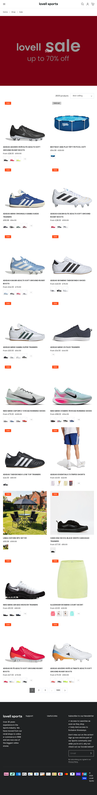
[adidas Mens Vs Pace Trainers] (72, 322)
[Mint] (72, 613)
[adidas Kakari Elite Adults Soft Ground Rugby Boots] (72, 188)
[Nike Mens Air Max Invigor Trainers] (25, 579)
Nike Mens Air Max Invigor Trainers (20, 605)
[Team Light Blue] (5, 292)
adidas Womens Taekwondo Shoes (67, 280)
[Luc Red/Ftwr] (12, 159)
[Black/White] (5, 159)
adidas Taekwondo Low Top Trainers (22, 474)
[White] (18, 356)
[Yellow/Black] (18, 159)
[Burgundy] (24, 225)
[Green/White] (18, 225)
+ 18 (78, 483)
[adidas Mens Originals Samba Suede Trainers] (25, 188)
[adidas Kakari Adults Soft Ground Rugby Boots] (25, 255)
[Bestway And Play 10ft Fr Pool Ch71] (72, 122)
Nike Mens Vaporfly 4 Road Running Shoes (24, 411)
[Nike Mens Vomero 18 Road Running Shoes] (72, 386)
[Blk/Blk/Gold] (5, 356)
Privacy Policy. (73, 762)
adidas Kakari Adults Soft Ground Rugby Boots (24, 282)
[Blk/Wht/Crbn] (12, 292)
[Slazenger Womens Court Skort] (72, 579)
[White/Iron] (5, 419)
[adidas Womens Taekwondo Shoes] (72, 255)
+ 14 (25, 613)
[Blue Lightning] (72, 419)
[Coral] (53, 613)
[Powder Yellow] (65, 483)
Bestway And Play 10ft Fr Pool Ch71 (68, 147)
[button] (4, 4)
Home (5, 12)
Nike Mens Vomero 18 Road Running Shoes (71, 411)
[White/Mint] (18, 419)
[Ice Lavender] (53, 483)
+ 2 (31, 680)
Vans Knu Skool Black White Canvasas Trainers (69, 539)
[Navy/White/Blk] (18, 613)
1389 (58, 690)
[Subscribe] (91, 753)
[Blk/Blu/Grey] (12, 613)
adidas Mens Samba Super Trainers (20, 347)
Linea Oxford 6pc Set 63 (15, 538)
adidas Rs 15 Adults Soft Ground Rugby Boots (23, 670)
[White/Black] (24, 292)
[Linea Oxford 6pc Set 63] (25, 513)
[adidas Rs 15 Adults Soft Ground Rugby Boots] (25, 643)
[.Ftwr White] (65, 289)
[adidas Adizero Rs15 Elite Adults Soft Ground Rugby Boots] (25, 122)
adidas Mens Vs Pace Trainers (65, 347)
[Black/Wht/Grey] (5, 613)
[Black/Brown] (53, 419)
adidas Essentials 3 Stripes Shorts (67, 474)
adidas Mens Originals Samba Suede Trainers (21, 215)
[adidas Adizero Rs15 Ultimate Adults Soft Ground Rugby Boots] (72, 643)
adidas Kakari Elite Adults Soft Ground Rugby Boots (70, 215)
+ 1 (31, 292)
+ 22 (79, 419)
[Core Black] (59, 289)
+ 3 (25, 159)
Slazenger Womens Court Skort (66, 605)
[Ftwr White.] (53, 289)
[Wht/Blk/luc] (65, 225)
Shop (13, 12)
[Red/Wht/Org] (5, 680)
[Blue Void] (12, 419)
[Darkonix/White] (72, 483)
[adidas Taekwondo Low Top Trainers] (25, 449)
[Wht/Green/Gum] (12, 356)
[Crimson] (24, 419)
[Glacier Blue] (59, 419)
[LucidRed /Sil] (18, 292)
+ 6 (53, 354)
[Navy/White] (5, 225)
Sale (21, 12)
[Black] (5, 547)
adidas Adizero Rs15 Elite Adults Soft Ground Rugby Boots (21, 148)
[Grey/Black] (12, 225)
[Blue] (53, 155)
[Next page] (64, 690)
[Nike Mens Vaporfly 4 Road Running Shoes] (25, 386)
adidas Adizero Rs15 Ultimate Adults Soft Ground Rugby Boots (71, 670)
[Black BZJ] (53, 550)
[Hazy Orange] (59, 483)
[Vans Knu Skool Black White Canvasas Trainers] (72, 513)
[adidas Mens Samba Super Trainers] (25, 322)
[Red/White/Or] (53, 680)
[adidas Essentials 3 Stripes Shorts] (72, 449)
